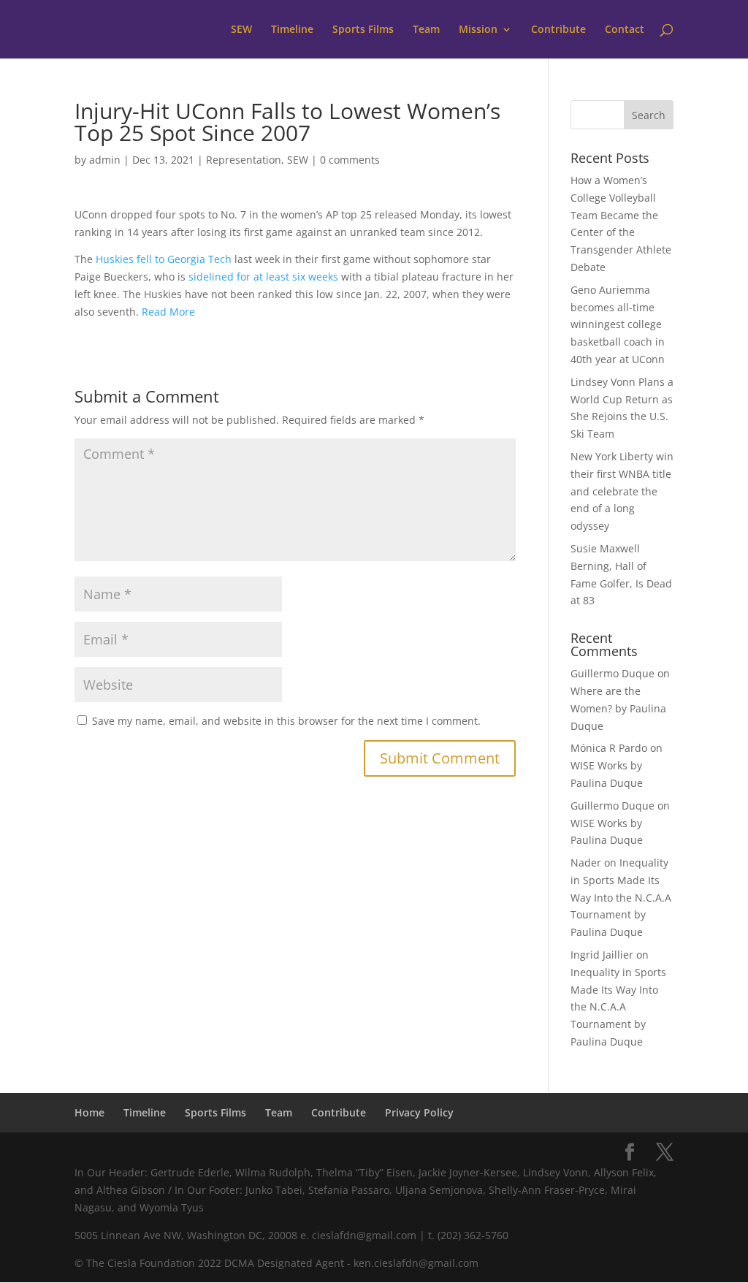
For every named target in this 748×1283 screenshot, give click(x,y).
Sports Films (363, 30)
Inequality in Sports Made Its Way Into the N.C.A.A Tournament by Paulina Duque (620, 897)
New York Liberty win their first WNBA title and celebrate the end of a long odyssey (621, 491)
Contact (624, 30)
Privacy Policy (419, 1112)
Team (426, 30)
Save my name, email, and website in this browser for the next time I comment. (286, 721)
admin (105, 160)
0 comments (350, 160)
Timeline (292, 30)
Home (89, 1112)
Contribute (558, 30)
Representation (243, 160)
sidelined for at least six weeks (263, 276)
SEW (241, 30)
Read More (168, 312)
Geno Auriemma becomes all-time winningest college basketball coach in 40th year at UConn (617, 324)
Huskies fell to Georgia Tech (164, 259)
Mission (478, 30)
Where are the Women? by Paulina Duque (618, 708)
